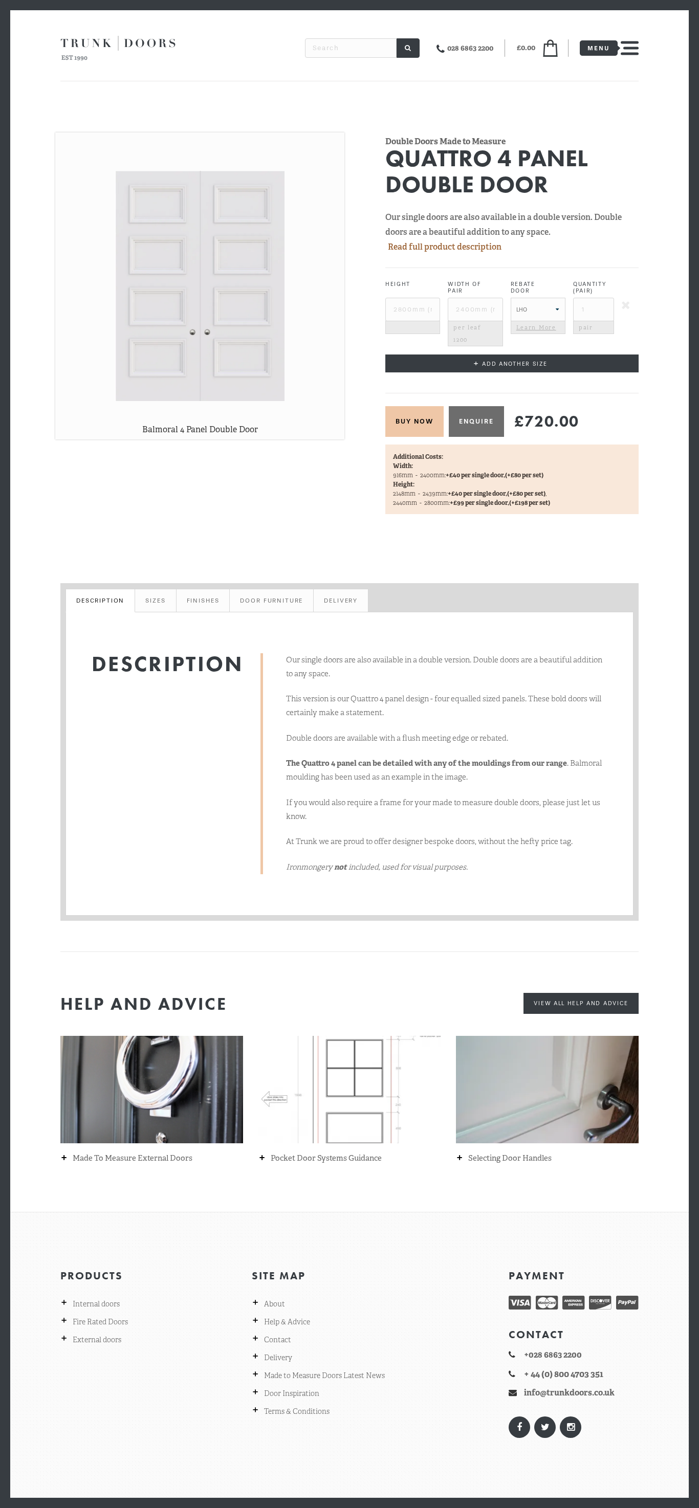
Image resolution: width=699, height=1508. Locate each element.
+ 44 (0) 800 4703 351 (563, 1374)
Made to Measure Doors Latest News (324, 1375)
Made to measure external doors (132, 1158)
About (274, 1304)
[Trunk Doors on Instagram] (570, 1427)
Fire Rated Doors (100, 1321)
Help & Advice (287, 1321)
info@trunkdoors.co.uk (569, 1392)
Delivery (278, 1357)
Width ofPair (465, 287)
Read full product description (444, 246)
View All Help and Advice (581, 1003)
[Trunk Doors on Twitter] (544, 1427)
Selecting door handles (510, 1158)
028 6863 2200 (470, 48)
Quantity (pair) (589, 287)
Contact (277, 1339)
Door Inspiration (291, 1393)
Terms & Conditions (297, 1411)
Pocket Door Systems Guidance (326, 1158)
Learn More (536, 327)
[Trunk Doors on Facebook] (519, 1427)
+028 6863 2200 (553, 1354)
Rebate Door (523, 287)
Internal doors (96, 1304)
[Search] (408, 48)
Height (397, 284)
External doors (97, 1339)
